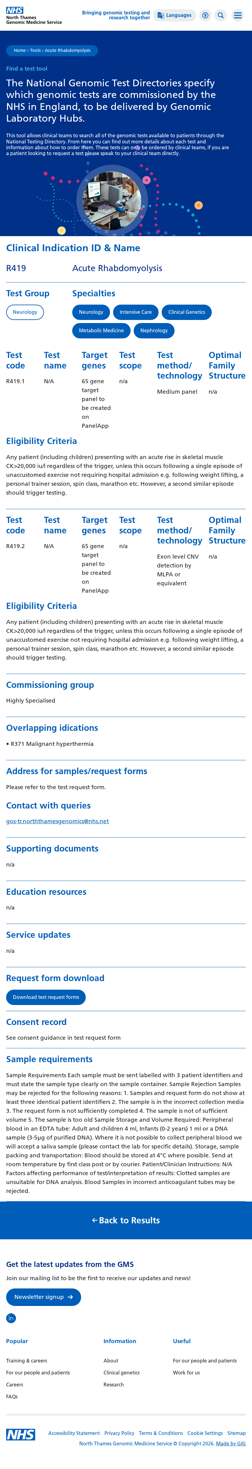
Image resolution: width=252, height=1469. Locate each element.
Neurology (91, 312)
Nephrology (154, 330)
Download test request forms (46, 997)
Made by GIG (231, 1444)
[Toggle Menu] (238, 15)
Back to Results (129, 1220)
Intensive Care (136, 312)
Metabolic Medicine (101, 330)
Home (20, 51)
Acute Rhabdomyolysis (67, 51)
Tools (35, 51)
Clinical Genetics (186, 312)
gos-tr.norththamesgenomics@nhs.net (57, 821)
